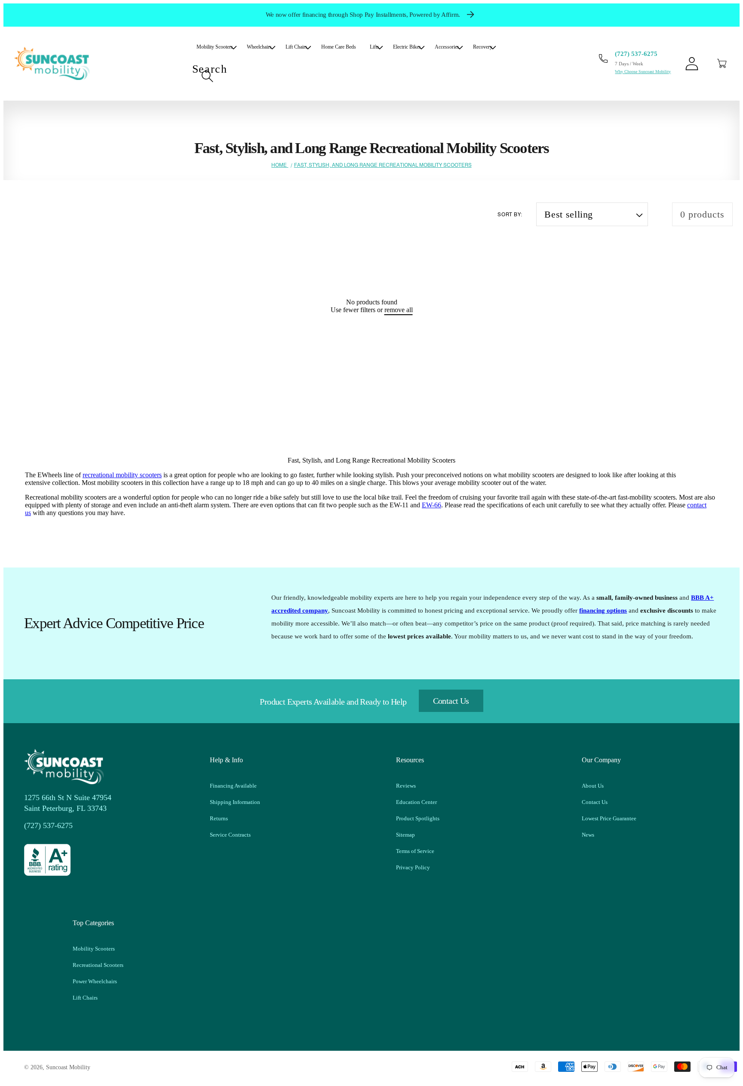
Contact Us (451, 701)
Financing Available (233, 785)
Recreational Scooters (98, 965)
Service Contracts (230, 834)
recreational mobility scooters (122, 475)
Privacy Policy (413, 867)
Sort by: (509, 214)
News (588, 834)
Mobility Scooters (94, 948)
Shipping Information (235, 802)
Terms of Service (415, 851)
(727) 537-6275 (636, 53)
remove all (398, 309)
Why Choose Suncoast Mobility (643, 71)
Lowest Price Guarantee (609, 818)
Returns (219, 818)
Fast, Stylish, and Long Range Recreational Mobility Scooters (383, 165)
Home (279, 165)
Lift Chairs (85, 997)
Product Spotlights (417, 818)
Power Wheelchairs (95, 981)
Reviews (406, 785)
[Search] (207, 76)
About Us (593, 785)
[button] (722, 64)
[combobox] (347, 76)
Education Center (416, 802)
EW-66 (431, 505)
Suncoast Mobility (68, 1067)
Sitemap (405, 834)
